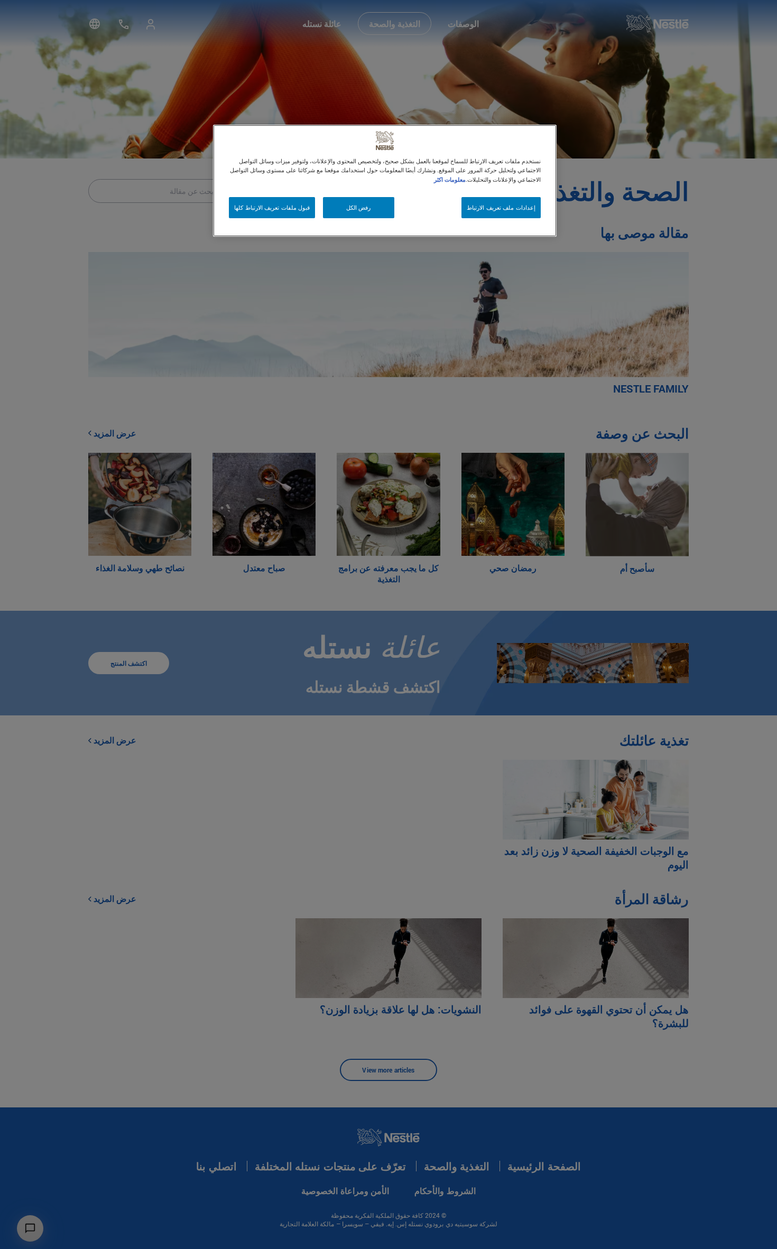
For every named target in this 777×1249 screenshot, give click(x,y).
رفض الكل (358, 207)
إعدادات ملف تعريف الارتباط (501, 207)
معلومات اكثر (450, 179)
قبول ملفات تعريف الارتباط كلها (272, 207)
